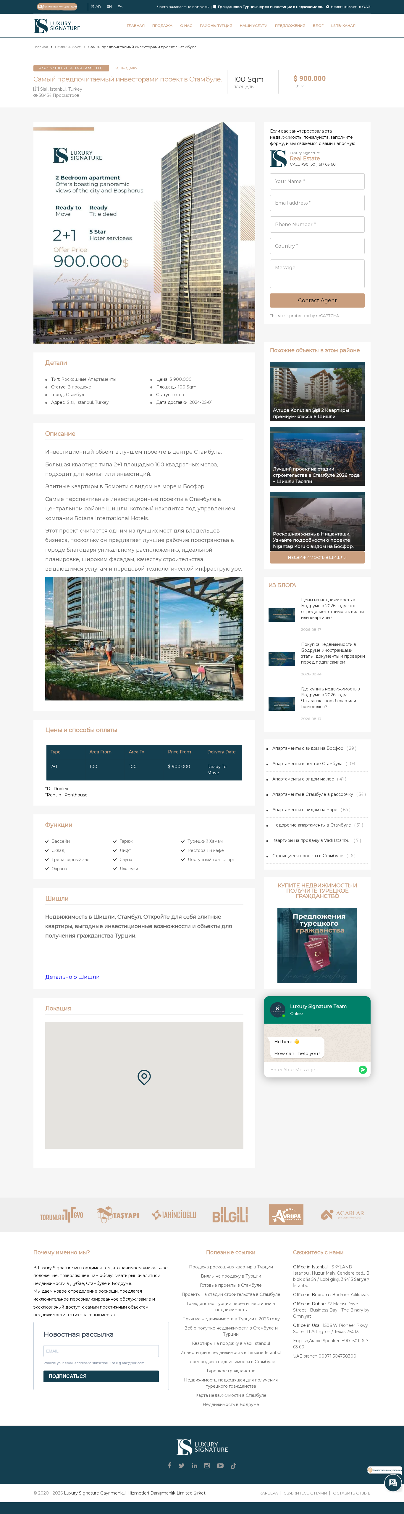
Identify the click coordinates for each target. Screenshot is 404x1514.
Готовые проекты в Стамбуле (231, 1285)
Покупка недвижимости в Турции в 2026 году (231, 1319)
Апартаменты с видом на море (304, 809)
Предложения (290, 25)
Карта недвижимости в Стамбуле (230, 1395)
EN (109, 6)
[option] (144, 233)
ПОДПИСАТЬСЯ (68, 1376)
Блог (318, 25)
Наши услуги (253, 25)
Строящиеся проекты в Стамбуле (307, 855)
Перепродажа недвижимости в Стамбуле (230, 1361)
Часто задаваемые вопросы (183, 6)
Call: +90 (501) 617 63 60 (313, 164)
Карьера (268, 1493)
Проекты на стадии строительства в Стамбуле (231, 1294)
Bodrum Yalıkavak (350, 1294)
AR (98, 6)
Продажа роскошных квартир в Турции (231, 1267)
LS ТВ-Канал (343, 25)
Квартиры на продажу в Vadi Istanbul (311, 840)
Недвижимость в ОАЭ (351, 6)
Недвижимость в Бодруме (231, 1404)
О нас (186, 25)
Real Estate (305, 158)
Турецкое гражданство (231, 1370)
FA (120, 6)
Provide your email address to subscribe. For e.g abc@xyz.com (93, 1363)
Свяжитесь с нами (305, 1493)
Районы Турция (216, 25)
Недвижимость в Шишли (317, 557)
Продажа (162, 25)
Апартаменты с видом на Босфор (307, 748)
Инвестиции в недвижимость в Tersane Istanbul (230, 1352)
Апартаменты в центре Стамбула (307, 763)
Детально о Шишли (72, 977)
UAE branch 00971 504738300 (324, 1356)
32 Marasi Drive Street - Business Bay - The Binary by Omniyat (331, 1310)
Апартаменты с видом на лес (303, 779)
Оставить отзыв (352, 1493)
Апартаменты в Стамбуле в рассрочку (312, 794)
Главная (136, 25)
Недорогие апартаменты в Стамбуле (311, 825)
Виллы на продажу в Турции (231, 1276)
